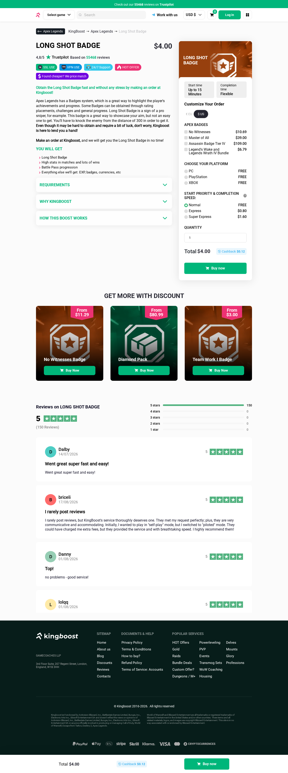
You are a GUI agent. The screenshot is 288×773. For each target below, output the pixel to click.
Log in (229, 15)
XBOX (218, 183)
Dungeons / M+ (184, 676)
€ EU (189, 114)
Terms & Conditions (136, 649)
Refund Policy (132, 663)
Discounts (104, 663)
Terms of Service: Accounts (142, 670)
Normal (218, 205)
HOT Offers (180, 643)
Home (101, 643)
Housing (205, 676)
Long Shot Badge (132, 31)
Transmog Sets (210, 663)
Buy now (218, 268)
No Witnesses (218, 132)
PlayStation (218, 177)
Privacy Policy (132, 643)
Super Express (218, 217)
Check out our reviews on (144, 4)
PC (218, 171)
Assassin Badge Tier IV (218, 144)
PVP (202, 649)
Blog (100, 656)
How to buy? (131, 656)
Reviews (103, 670)
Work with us (167, 15)
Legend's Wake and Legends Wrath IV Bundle (218, 151)
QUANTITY (193, 227)
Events (204, 656)
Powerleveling (209, 643)
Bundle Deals (182, 663)
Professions (235, 663)
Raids (176, 656)
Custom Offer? (183, 670)
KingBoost (76, 31)
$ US (201, 114)
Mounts (232, 649)
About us (103, 649)
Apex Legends (53, 31)
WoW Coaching (210, 670)
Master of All (218, 138)
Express (218, 211)
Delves (231, 643)
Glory (230, 656)
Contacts (104, 676)
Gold (175, 649)
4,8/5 (73, 57)
